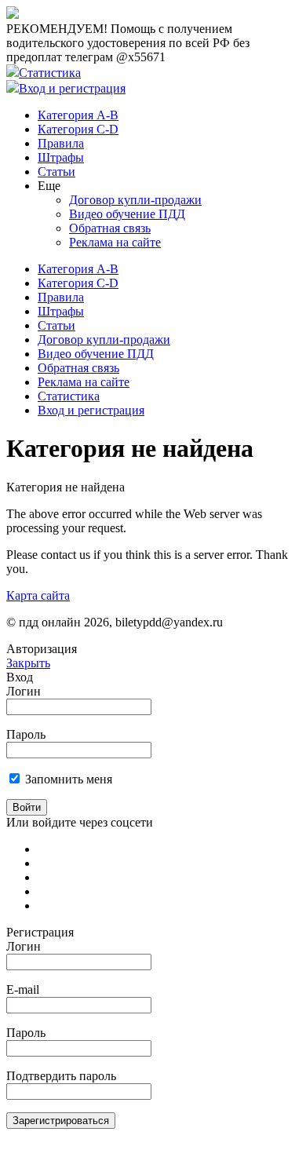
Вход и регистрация (72, 88)
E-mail (22, 989)
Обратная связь (110, 228)
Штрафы (61, 157)
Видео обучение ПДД (127, 214)
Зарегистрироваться (61, 1120)
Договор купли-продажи (135, 199)
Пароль (26, 734)
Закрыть (28, 663)
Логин (23, 691)
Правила (61, 143)
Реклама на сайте (115, 242)
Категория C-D (78, 129)
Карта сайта (38, 595)
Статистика (50, 72)
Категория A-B (78, 115)
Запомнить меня (68, 779)
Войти (27, 807)
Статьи (56, 171)
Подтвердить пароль (61, 1075)
